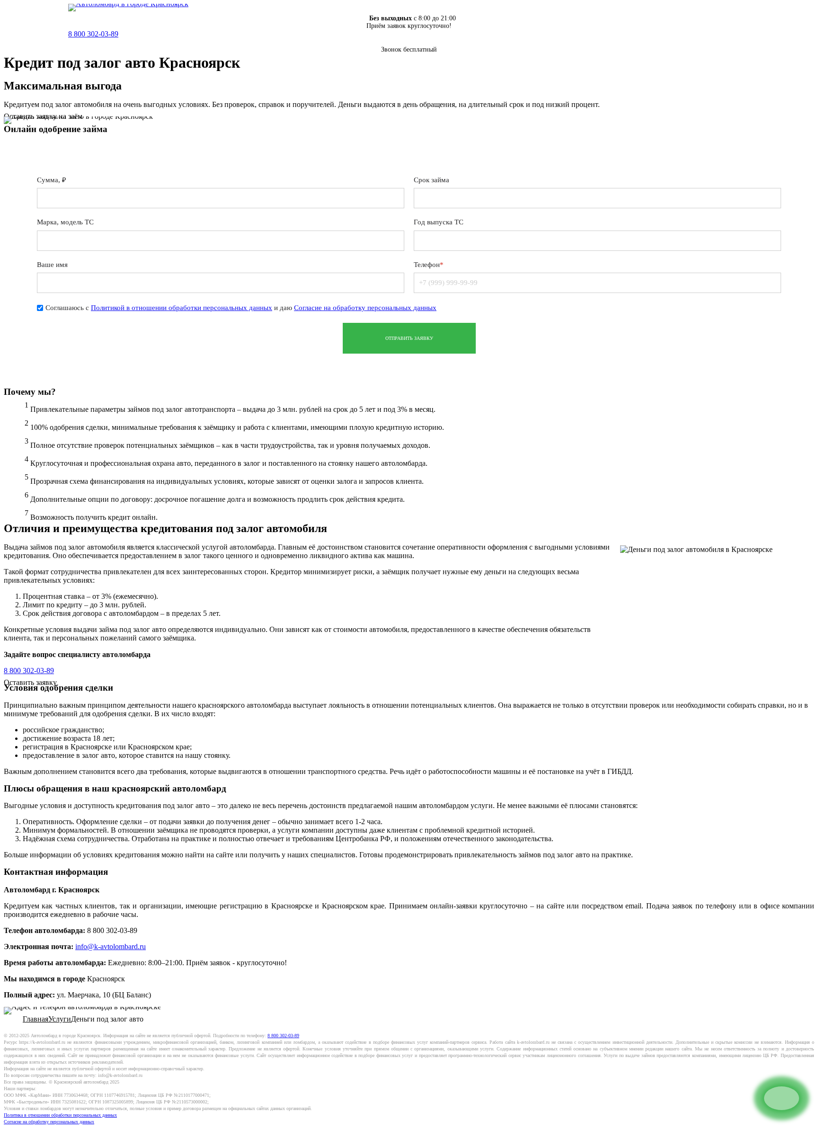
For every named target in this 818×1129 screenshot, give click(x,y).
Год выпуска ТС (438, 222)
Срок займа (431, 180)
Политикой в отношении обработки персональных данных (181, 307)
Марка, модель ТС (65, 222)
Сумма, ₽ (51, 180)
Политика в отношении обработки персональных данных (60, 1115)
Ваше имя (52, 264)
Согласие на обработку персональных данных (365, 307)
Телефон (429, 264)
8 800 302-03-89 (93, 34)
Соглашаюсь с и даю (240, 307)
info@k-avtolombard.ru (110, 946)
